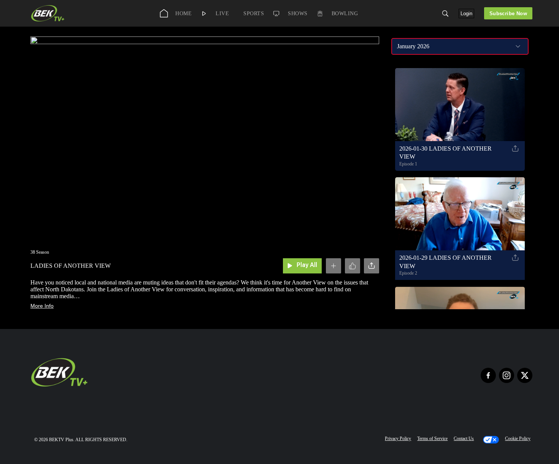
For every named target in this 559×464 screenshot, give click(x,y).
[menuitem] (177, 13)
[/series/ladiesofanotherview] (47, 21)
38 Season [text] (39, 252)
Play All (307, 265)
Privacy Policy (398, 438)
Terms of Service (432, 438)
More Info (42, 306)
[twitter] (524, 375)
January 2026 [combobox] (413, 46)
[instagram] (506, 375)
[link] (47, 13)
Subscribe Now (508, 13)
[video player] (204, 136)
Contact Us (464, 438)
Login (466, 13)
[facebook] (488, 375)
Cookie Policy (517, 438)
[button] (445, 13)
